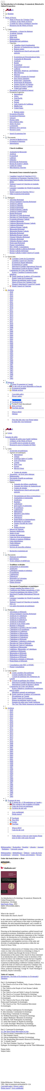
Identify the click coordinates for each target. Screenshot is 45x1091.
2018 (11, 308)
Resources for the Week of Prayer (21, 25)
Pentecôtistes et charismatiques (24, 519)
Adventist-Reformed (17, 200)
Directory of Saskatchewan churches (26, 47)
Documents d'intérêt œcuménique (21, 478)
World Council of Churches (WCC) (22, 192)
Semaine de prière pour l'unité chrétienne (26, 702)
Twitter (14, 822)
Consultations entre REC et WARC (22, 665)
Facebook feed (17, 402)
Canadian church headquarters (24, 45)
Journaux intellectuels (17, 531)
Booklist (10, 14)
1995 (11, 353)
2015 (11, 314)
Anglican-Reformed (16, 207)
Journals (40, 847)
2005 (11, 333)
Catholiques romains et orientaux (21, 570)
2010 (11, 323)
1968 (11, 374)
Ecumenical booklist (19, 388)
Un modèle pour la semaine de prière (22, 443)
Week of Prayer (10, 18)
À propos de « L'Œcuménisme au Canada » (27, 802)
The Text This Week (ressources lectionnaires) (28, 704)
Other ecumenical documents (20, 194)
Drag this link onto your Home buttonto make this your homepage (25, 421)
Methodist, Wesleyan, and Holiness (26, 71)
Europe (16, 102)
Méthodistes (18, 512)
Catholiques (18, 504)
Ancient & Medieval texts (18, 139)
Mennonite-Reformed (17, 229)
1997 (11, 349)
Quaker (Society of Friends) (23, 84)
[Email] (2, 1066)
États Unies (18, 464)
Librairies (15, 855)
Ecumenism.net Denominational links (27, 57)
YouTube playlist (18, 408)
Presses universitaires (27, 855)
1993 (11, 357)
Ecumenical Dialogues (17, 116)
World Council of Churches (21, 286)
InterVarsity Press (7, 904)
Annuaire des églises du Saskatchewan (27, 486)
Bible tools (13, 37)
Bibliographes (14, 476)
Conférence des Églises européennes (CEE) (25, 590)
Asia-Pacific (18, 98)
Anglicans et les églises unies (20, 624)
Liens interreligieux (16, 541)
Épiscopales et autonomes (23, 506)
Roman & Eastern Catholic (23, 86)
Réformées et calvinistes (22, 521)
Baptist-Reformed (16, 213)
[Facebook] (2, 1059)
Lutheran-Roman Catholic (19, 227)
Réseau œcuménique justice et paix (24, 280)
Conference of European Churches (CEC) (24, 178)
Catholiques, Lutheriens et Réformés (22, 641)
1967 (11, 376)
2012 (11, 319)
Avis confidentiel (18, 812)
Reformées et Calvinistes (18, 578)
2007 (11, 329)
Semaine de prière (11, 437)
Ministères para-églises (22, 514)
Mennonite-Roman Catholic (19, 231)
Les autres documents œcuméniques (22, 606)
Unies (16, 525)
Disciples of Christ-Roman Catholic (22, 217)
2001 (11, 341)
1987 (11, 365)
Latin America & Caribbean (23, 104)
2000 (11, 343)
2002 (11, 339)
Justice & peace (15, 124)
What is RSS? (17, 412)
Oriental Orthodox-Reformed (20, 237)
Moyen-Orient (19, 468)
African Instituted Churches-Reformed (23, 202)
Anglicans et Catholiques (18, 616)
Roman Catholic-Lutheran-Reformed (22, 249)
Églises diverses (19, 527)
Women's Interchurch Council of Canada (26, 284)
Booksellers (17, 847)
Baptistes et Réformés (17, 625)
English (10, 429)
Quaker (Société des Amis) (23, 523)
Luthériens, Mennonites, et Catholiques (23, 649)
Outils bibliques (15, 543)
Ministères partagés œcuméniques (23, 692)
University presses (16, 849)
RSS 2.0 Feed (17, 406)
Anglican (17, 61)
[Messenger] (2, 1062)
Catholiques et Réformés (18, 639)
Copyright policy (18, 394)
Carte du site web (18, 830)
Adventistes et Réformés (18, 612)
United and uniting (20, 88)
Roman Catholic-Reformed (19, 251)
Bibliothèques (17, 853)
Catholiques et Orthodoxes (19, 637)
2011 (11, 321)
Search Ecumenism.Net (18, 133)
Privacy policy (17, 396)
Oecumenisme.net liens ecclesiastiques (27, 496)
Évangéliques (18, 508)
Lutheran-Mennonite (17, 221)
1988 (11, 363)
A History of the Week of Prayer (21, 21)
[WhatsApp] (2, 1069)
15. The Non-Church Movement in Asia (15, 1031)
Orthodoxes (18, 517)
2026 (11, 292)
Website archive (17, 390)
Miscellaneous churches (18, 168)
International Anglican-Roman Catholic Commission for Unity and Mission (24, 269)
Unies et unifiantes (16, 580)
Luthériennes (18, 510)
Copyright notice (6, 1086)
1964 (11, 378)
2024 (11, 296)
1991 (11, 359)
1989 (11, 361)
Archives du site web (19, 808)
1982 (11, 372)
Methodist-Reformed (17, 233)
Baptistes (17, 502)
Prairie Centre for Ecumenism (22, 278)
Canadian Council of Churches (22, 261)
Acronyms (13, 35)
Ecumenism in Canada (20, 264)
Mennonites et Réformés (18, 653)
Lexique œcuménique (17, 535)
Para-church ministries (21, 78)
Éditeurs (26, 853)
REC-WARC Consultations (19, 247)
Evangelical (18, 65)
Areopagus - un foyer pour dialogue (22, 474)
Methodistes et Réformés (18, 655)
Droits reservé (17, 814)
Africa (16, 96)
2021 (11, 302)
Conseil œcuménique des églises (23, 680)
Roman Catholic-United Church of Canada (24, 253)
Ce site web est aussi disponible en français (27, 386)
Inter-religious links (16, 122)
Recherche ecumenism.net (19, 551)
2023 (11, 298)
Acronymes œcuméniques (19, 451)
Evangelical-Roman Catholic (19, 219)
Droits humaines (15, 480)
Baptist (16, 63)
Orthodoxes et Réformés (18, 657)
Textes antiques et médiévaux (20, 561)
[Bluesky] (2, 1055)
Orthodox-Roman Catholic (19, 241)
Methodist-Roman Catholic (19, 235)
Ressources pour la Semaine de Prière (22, 445)
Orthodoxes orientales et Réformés (21, 659)
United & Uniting (16, 166)
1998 (11, 347)
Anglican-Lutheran (16, 204)
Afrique (16, 457)
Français (10, 10)
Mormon (17, 75)
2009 (11, 325)
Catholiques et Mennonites (19, 633)
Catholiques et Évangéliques (19, 629)
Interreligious (14, 143)
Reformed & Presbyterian (18, 162)
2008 (11, 327)
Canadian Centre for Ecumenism (23, 259)
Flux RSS (15, 820)
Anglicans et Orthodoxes (18, 620)
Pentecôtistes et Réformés (18, 661)
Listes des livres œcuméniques (20, 537)
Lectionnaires (14, 545)
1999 (11, 345)
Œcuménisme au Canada (20, 696)
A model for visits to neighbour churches (24, 23)
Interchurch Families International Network (27, 266)
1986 (11, 367)
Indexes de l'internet (16, 529)
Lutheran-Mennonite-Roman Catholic (23, 223)
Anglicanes (18, 500)
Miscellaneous (19, 73)
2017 (11, 310)
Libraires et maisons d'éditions (20, 539)
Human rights (14, 120)
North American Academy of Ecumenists (26, 276)
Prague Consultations (17, 245)
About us (11, 382)
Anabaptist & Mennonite (22, 59)
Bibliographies (15, 39)
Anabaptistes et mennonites (23, 498)
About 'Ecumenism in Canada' (22, 384)
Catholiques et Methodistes (19, 635)
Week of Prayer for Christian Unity (22, 20)
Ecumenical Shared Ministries (22, 262)
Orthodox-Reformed (17, 239)
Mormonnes (18, 515)
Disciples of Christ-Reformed (20, 215)
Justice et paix (14, 533)
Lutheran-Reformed (16, 225)
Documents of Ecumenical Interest (21, 90)
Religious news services (18, 128)
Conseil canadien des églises (22, 675)
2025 (11, 294)
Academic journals (16, 33)
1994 (11, 355)
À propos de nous (14, 800)
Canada (16, 100)
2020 (11, 304)
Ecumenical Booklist (17, 114)
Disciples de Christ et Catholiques (21, 645)
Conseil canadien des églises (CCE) (22, 588)
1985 (11, 369)
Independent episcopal (21, 67)
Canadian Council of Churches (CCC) (23, 176)
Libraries (33, 847)
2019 (11, 306)
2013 (11, 317)
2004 (11, 335)
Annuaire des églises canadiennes (25, 484)
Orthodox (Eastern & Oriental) (24, 76)
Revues (39, 855)
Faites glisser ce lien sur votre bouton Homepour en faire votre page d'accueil (27, 837)
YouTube (15, 824)
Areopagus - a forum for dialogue (21, 31)
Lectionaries (14, 126)
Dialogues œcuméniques (18, 557)
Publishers (5, 849)
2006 (11, 331)
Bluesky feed (16, 400)
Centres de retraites (20, 472)
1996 (11, 351)
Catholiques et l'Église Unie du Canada (23, 627)
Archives (11, 290)
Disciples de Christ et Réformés (20, 643)
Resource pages (15, 130)
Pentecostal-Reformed (17, 243)
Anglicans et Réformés (17, 622)
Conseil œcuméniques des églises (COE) (24, 592)
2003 (11, 337)
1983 (11, 371)
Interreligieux (14, 559)
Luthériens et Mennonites (18, 647)
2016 (11, 312)
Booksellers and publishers (19, 41)
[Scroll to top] (2, 2)
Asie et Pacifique (20, 460)
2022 (11, 300)
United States (18, 108)
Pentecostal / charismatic (22, 80)
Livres (10, 433)
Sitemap (15, 414)
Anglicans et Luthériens (18, 618)
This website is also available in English (25, 804)
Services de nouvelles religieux (20, 547)
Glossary (13, 118)
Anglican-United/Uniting (18, 211)
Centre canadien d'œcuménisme (23, 673)
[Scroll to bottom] (4, 2)
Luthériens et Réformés (18, 651)
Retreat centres (19, 49)
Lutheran (17, 69)
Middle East (18, 106)
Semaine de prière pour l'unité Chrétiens (23, 439)
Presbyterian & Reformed (23, 82)
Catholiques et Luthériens (18, 631)
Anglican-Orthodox (16, 205)
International (18, 94)
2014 (11, 316)
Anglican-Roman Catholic (19, 209)
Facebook (15, 818)
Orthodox (13, 160)
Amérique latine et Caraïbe (23, 458)
